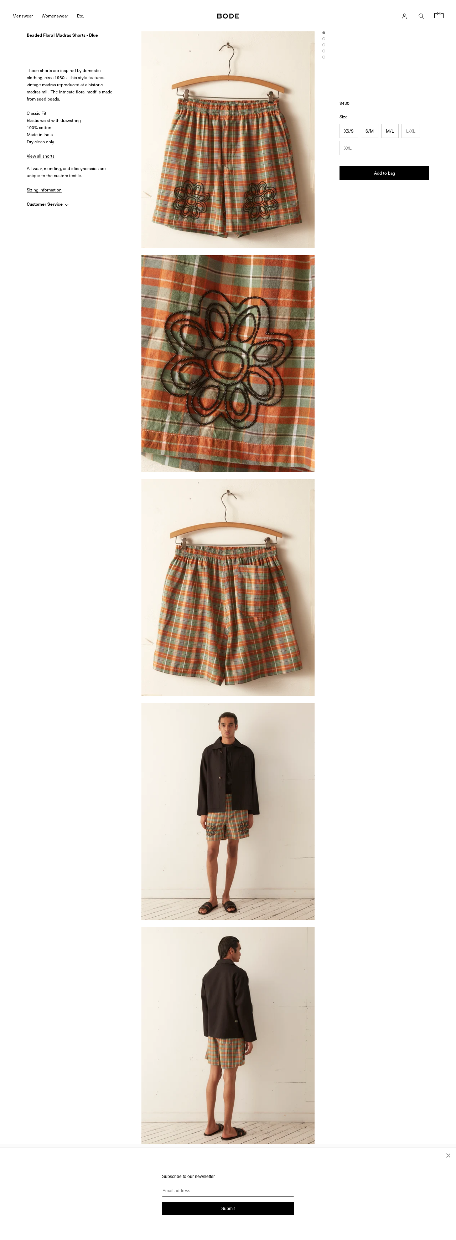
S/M (370, 131)
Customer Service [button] (45, 204)
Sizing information (44, 189)
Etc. (80, 15)
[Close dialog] (448, 1155)
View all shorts (41, 156)
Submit (228, 1208)
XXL (348, 148)
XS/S (348, 131)
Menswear (22, 15)
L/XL (410, 131)
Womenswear (55, 15)
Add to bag (384, 173)
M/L (390, 131)
